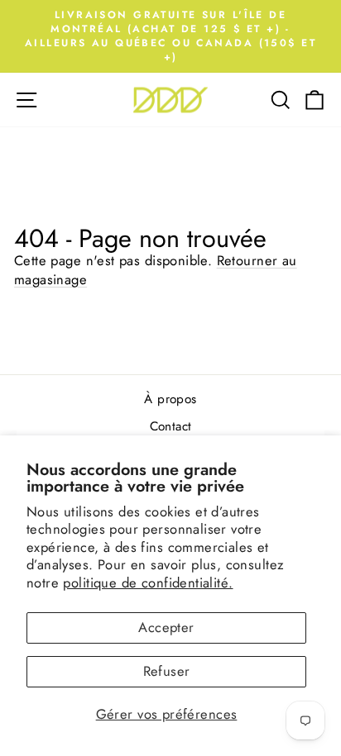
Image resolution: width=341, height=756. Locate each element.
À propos (170, 399)
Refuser (166, 671)
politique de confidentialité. (148, 582)
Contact (171, 426)
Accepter (166, 627)
